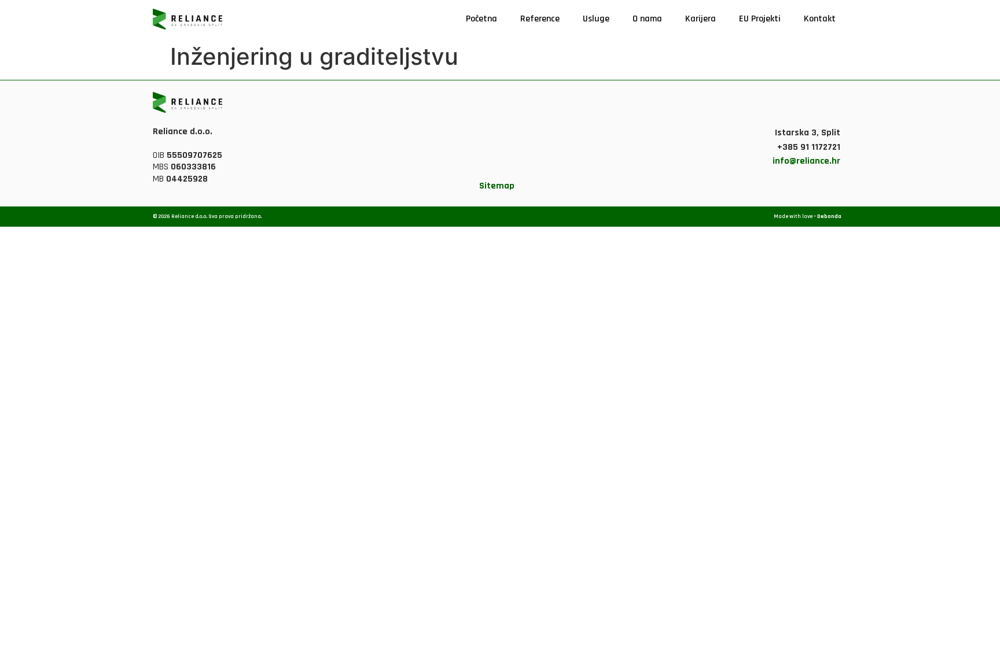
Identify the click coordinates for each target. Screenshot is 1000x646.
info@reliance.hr (806, 161)
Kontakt (820, 19)
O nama (647, 19)
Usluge (596, 19)
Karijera (700, 19)
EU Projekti (760, 19)
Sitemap (496, 186)
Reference (540, 19)
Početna (481, 19)
